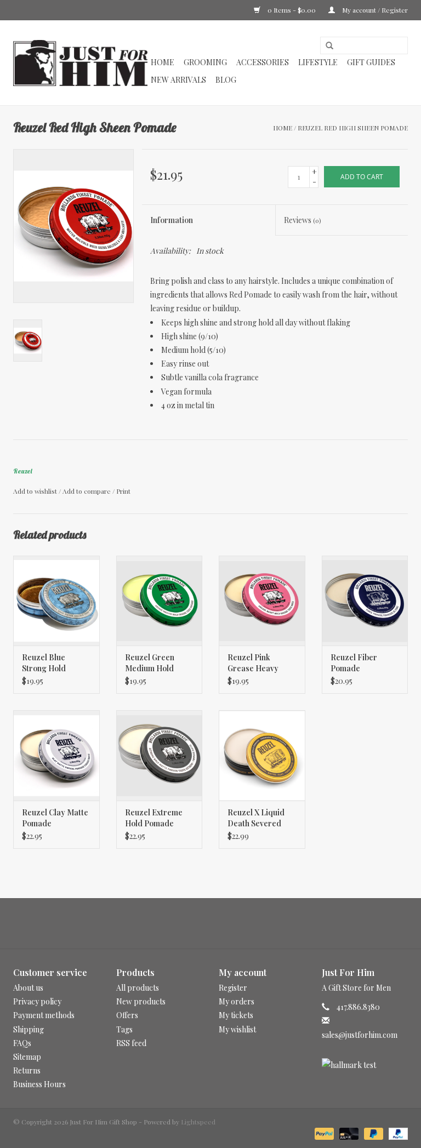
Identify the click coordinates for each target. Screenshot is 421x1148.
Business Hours (39, 1084)
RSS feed (131, 1043)
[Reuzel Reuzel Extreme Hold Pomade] (159, 755)
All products (137, 988)
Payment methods (44, 1015)
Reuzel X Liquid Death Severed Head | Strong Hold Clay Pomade (261, 818)
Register (233, 988)
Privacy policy (37, 1001)
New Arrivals (178, 80)
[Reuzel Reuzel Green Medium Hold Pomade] (159, 601)
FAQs (22, 1043)
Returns (27, 1070)
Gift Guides (371, 62)
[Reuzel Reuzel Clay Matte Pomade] (56, 755)
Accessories (262, 62)
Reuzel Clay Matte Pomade (55, 818)
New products (141, 1001)
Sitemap (27, 1057)
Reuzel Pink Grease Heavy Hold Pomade (252, 663)
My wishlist (237, 1029)
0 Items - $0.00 (291, 9)
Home (162, 62)
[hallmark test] (365, 1065)
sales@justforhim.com (359, 1035)
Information (171, 220)
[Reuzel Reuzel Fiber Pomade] (365, 601)
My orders (236, 1001)
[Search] (325, 46)
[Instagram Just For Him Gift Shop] (220, 923)
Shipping (28, 1029)
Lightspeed (198, 1121)
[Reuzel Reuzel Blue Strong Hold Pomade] (56, 601)
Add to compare (87, 491)
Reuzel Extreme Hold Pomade (154, 818)
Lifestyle (318, 62)
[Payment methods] (323, 1132)
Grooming (205, 62)
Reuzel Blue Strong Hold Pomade (44, 663)
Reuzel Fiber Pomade (354, 662)
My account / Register (374, 9)
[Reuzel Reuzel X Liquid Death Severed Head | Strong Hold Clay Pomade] (262, 755)
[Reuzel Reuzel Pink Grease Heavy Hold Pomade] (262, 601)
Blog (225, 80)
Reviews (302, 220)
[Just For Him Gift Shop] (80, 63)
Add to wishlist (35, 491)
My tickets (236, 1015)
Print (123, 491)
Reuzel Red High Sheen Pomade (353, 127)
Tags (124, 1029)
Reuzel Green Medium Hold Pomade (149, 663)
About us (28, 988)
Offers (127, 1015)
